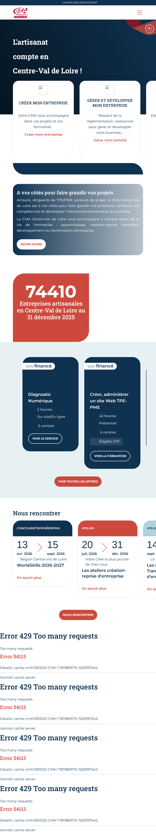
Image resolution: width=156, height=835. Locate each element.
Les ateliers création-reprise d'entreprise (104, 573)
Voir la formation (112, 457)
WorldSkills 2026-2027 (40, 565)
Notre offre (31, 244)
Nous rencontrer (78, 615)
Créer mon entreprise (43, 134)
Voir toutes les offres (78, 481)
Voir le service (47, 439)
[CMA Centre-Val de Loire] (21, 12)
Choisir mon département (79, 2)
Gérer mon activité (110, 140)
